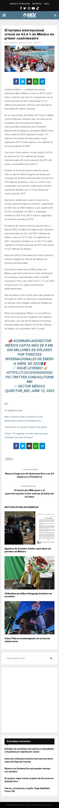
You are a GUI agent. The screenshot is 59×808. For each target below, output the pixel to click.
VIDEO (46, 4)
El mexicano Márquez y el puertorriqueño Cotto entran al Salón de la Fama (29, 493)
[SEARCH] (51, 658)
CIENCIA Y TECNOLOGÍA (20, 4)
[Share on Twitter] (23, 81)
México (9, 459)
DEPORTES (36, 4)
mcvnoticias (12, 43)
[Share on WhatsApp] (36, 81)
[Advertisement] (29, 699)
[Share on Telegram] (42, 81)
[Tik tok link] (37, 8)
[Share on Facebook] (16, 81)
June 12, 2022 (42, 391)
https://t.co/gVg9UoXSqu (29, 373)
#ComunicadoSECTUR (32, 341)
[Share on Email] (29, 81)
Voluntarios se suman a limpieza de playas (26, 427)
